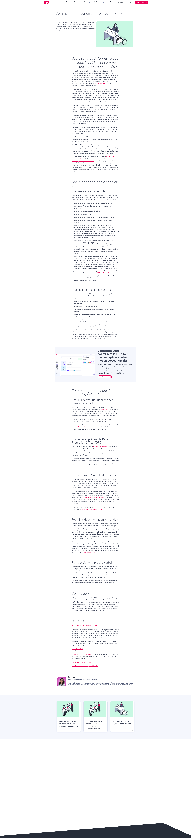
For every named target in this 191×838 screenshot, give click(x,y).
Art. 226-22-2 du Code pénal (82, 662)
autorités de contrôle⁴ (100, 446)
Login (127, 2)
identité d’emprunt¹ (100, 83)
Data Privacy (85, 2)
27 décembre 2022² (103, 273)
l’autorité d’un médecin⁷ (88, 552)
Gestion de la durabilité (97, 2)
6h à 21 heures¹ (105, 409)
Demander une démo (141, 2)
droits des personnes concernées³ (83, 161)
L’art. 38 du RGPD (77, 649)
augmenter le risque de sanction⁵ (93, 497)
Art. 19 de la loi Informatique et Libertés (84, 625)
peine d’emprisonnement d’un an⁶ (92, 509)
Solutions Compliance (55, 2)
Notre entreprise (112, 2)
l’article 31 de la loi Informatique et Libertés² (87, 427)
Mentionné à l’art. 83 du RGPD (82, 654)
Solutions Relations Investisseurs (71, 2)
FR (132, 2)
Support (121, 2)
